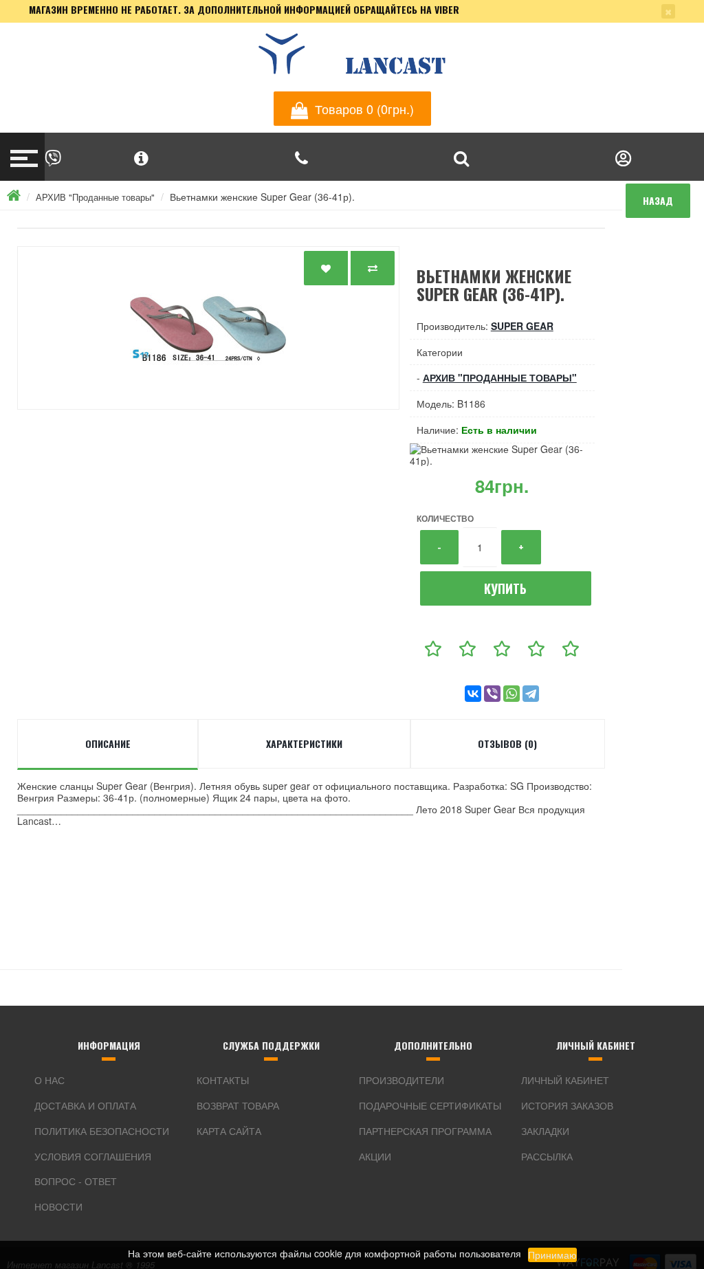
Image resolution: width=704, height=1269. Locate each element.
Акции (375, 1156)
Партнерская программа (425, 1131)
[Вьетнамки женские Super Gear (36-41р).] (208, 328)
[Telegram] (530, 693)
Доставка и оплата (85, 1105)
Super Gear (522, 326)
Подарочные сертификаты (430, 1105)
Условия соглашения (92, 1156)
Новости (58, 1206)
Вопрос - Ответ (75, 1181)
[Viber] (492, 693)
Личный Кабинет (565, 1080)
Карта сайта (229, 1131)
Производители (401, 1080)
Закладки (545, 1131)
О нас (49, 1080)
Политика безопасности (101, 1131)
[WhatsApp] (511, 693)
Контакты (223, 1080)
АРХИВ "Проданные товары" (95, 196)
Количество (445, 518)
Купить (505, 588)
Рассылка (547, 1156)
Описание (108, 743)
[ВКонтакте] (473, 693)
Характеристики (304, 743)
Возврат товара (238, 1105)
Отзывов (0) (507, 743)
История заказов (567, 1105)
